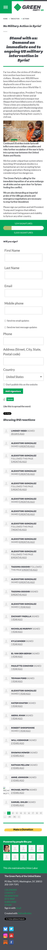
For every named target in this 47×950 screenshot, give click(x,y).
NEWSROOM (11, 895)
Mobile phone (14, 303)
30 (10, 817)
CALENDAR (11, 889)
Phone (7, 334)
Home (5, 18)
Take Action (15, 18)
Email (8, 286)
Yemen (10, 399)
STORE (8, 904)
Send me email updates (18, 320)
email (18, 908)
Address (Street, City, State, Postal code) (22, 351)
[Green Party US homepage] (29, 7)
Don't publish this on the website (22, 384)
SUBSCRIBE (10, 901)
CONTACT (10, 892)
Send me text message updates (22, 327)
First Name (12, 250)
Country (9, 369)
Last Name (12, 268)
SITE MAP (10, 898)
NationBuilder (25, 913)
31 (14, 817)
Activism (26, 18)
